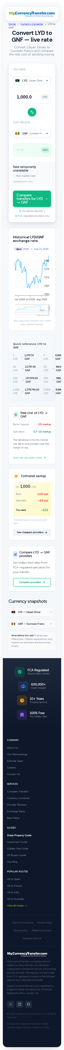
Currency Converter (31, 24)
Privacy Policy (45, 922)
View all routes (15, 905)
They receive (21, 122)
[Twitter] (10, 1004)
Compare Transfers (18, 791)
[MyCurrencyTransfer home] (32, 14)
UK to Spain (13, 879)
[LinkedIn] (19, 1004)
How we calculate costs (27, 457)
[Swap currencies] (32, 112)
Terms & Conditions (22, 922)
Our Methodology (17, 754)
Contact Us (13, 774)
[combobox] (32, 80)
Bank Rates (13, 818)
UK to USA (13, 892)
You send (19, 69)
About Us (12, 747)
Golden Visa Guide (17, 848)
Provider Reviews (16, 804)
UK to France (14, 885)
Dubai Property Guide (19, 835)
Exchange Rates (16, 811)
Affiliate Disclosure (41, 930)
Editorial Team (15, 761)
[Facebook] (28, 1004)
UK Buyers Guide (16, 855)
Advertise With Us (32, 938)
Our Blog (12, 861)
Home (12, 24)
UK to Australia (15, 899)
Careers (11, 767)
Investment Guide (17, 842)
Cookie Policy (20, 930)
